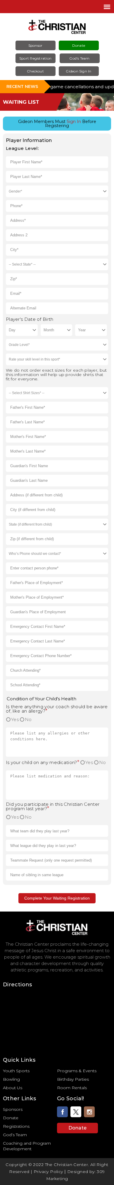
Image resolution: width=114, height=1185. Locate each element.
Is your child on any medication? (42, 762)
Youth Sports (16, 1070)
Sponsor (35, 45)
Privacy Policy (48, 1171)
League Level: (22, 148)
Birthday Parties (73, 1079)
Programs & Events (76, 1070)
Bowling (11, 1079)
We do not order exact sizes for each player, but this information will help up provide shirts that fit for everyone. (56, 375)
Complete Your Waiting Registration (57, 898)
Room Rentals (72, 1087)
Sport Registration (35, 58)
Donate (78, 45)
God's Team (79, 58)
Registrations (16, 1126)
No (28, 719)
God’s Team (15, 1134)
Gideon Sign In (78, 71)
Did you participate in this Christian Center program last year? (52, 806)
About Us (12, 1087)
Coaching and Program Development (27, 1146)
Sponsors (13, 1109)
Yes (15, 719)
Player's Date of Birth (29, 319)
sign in (74, 121)
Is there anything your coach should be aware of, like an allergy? (57, 708)
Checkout (35, 71)
